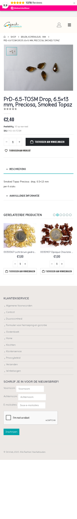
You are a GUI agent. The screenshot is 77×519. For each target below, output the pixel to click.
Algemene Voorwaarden (19, 305)
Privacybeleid (13, 357)
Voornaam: (10, 388)
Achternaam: (11, 396)
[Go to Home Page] (5, 37)
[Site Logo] (13, 25)
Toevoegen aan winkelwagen (49, 142)
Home (9, 338)
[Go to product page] (20, 235)
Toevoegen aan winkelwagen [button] (22, 271)
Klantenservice (14, 351)
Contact (10, 312)
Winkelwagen (13, 370)
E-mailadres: (11, 404)
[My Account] (59, 25)
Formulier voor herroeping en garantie (26, 325)
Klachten (11, 344)
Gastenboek (12, 331)
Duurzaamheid (14, 318)
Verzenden (12, 364)
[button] (69, 25)
